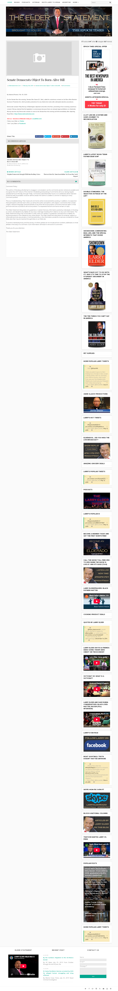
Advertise (66, 2)
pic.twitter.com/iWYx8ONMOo (95, 936)
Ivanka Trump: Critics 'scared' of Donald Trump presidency (95, 904)
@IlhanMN (94, 368)
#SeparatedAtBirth (93, 425)
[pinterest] (110, 988)
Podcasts (26, 2)
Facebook (22, 123)
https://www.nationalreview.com (24, 114)
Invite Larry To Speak (51, 2)
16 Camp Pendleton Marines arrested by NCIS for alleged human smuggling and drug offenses (58, 973)
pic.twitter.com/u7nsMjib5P (94, 635)
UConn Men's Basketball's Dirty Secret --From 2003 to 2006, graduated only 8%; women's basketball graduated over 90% (96, 873)
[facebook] (89, 988)
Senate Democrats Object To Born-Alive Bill (47, 85)
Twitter (22, 121)
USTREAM (36, 2)
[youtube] (107, 988)
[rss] (99, 988)
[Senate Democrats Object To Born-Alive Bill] (39, 58)
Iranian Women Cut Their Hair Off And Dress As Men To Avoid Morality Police (96, 882)
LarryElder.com (37, 118)
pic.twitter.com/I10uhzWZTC (96, 479)
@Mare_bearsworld (94, 629)
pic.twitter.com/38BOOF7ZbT (94, 523)
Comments (66, 85)
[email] (103, 988)
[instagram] (96, 988)
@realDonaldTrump (91, 773)
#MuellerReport (90, 767)
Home (10, 2)
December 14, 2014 (101, 638)
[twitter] (85, 988)
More (75, 2)
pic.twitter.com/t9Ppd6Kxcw (94, 426)
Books (17, 2)
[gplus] (92, 988)
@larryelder (89, 633)
